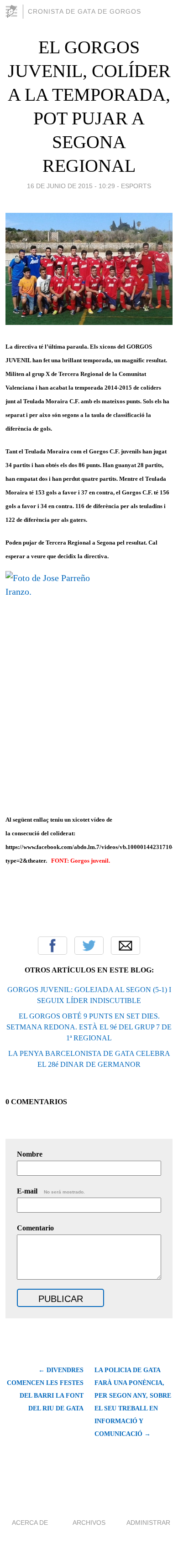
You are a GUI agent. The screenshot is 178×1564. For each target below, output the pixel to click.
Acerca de (30, 1522)
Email (125, 945)
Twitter (89, 945)
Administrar (148, 1522)
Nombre (29, 1154)
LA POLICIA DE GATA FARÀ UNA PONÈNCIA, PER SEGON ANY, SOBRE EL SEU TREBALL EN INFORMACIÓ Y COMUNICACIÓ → (132, 1402)
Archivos (89, 1522)
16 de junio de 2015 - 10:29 (71, 186)
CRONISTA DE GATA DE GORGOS (84, 11)
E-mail (51, 1191)
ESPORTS (136, 186)
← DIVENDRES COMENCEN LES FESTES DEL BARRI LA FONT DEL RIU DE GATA (45, 1389)
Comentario (35, 1228)
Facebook (52, 945)
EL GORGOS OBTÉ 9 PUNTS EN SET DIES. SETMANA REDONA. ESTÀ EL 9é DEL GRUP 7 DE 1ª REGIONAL (89, 1027)
